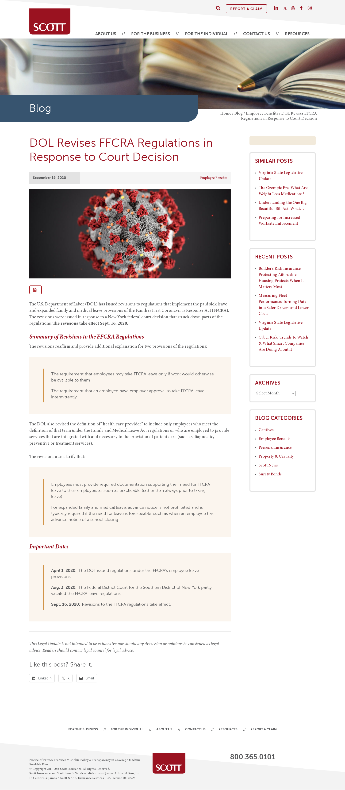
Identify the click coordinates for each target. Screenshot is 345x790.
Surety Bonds (270, 474)
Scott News (268, 465)
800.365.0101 (252, 757)
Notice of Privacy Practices (47, 760)
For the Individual (206, 33)
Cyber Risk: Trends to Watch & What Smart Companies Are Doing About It (283, 343)
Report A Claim (246, 9)
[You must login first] (35, 289)
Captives (266, 430)
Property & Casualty (276, 457)
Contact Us (256, 33)
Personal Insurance (275, 448)
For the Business (150, 33)
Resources (297, 33)
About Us (105, 33)
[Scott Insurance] (50, 19)
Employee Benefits (213, 178)
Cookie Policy (78, 760)
